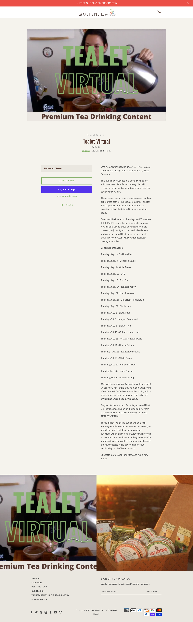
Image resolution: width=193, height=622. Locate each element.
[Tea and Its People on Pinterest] (41, 612)
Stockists (37, 583)
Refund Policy (39, 599)
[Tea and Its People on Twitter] (36, 612)
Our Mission (38, 591)
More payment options (67, 196)
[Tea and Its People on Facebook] (31, 612)
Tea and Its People (99, 610)
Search (36, 579)
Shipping (86, 151)
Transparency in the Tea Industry (50, 595)
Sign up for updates (115, 578)
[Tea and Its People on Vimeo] (60, 612)
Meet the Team (39, 587)
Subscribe (152, 591)
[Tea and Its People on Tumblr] (50, 612)
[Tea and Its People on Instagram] (46, 612)
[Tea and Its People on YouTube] (55, 612)
